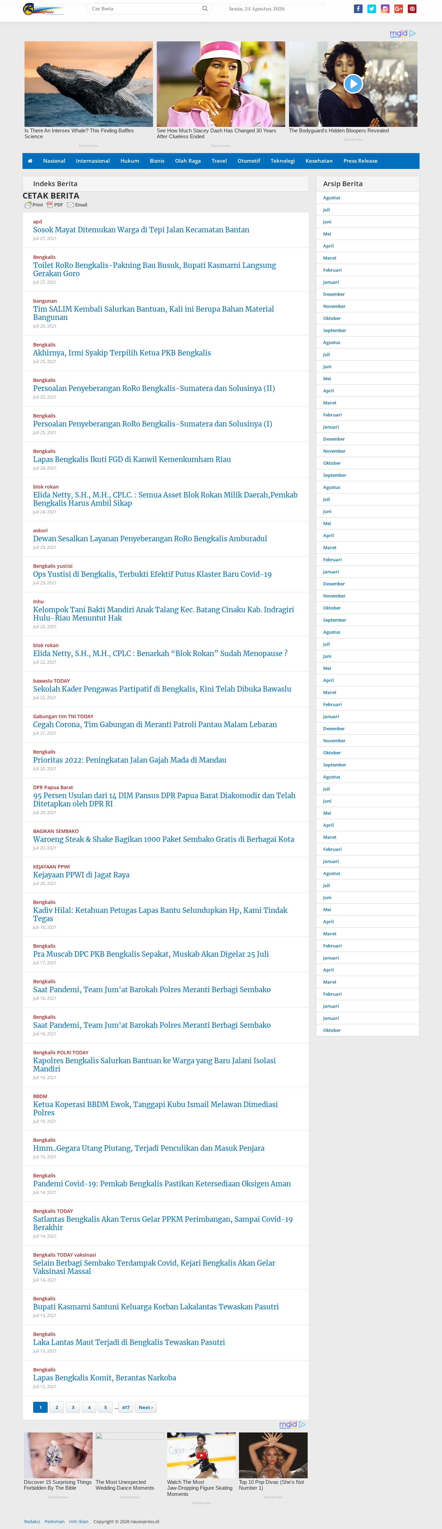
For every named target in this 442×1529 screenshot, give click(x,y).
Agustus (331, 197)
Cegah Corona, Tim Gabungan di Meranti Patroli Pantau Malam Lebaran (155, 724)
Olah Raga (188, 160)
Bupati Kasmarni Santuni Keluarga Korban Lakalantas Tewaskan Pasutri (156, 1306)
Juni (327, 222)
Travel (219, 160)
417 (125, 1407)
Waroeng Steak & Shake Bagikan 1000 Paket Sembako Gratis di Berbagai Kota (163, 839)
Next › (146, 1407)
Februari (332, 270)
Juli (326, 210)
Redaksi (32, 1521)
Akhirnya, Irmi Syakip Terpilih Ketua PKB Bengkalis (122, 353)
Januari (331, 282)
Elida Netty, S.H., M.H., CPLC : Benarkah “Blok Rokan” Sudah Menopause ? (160, 653)
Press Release (361, 160)
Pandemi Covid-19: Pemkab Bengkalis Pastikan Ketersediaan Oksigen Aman (162, 1183)
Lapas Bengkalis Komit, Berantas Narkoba (104, 1378)
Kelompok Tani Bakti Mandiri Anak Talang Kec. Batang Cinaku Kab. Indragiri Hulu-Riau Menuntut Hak (163, 613)
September (334, 330)
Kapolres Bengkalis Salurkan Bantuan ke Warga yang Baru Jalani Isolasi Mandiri (154, 1064)
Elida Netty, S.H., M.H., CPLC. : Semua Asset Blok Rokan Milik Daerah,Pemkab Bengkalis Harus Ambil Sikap (165, 499)
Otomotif (249, 160)
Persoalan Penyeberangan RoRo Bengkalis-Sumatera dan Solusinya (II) (154, 388)
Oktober (332, 318)
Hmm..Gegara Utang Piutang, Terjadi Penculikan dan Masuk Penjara (149, 1148)
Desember (334, 294)
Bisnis (157, 160)
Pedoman (55, 1521)
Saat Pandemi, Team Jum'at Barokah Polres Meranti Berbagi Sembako (152, 989)
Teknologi (283, 160)
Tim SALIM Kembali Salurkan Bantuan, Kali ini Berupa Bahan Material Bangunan (153, 313)
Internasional (93, 160)
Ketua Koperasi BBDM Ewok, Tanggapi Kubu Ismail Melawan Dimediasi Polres (155, 1108)
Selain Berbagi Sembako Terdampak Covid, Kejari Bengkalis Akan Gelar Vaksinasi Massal (154, 1267)
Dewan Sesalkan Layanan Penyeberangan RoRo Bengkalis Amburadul (150, 538)
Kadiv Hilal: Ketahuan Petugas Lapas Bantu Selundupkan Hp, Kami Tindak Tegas (160, 914)
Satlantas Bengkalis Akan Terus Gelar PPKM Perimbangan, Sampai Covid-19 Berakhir (163, 1223)
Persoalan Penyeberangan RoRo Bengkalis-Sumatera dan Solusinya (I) (152, 424)
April (328, 246)
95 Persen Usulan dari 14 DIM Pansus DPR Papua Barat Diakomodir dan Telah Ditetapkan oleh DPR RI (164, 799)
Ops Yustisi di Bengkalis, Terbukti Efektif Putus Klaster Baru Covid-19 (152, 574)
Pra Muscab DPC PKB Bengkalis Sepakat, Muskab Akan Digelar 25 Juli (151, 954)
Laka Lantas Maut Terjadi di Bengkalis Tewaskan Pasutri (129, 1342)
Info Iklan (78, 1521)
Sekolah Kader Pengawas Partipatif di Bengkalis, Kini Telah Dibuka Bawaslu (162, 689)
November (334, 306)
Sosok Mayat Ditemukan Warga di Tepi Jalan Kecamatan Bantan (141, 229)
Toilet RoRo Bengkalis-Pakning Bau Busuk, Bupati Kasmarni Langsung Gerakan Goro (154, 269)
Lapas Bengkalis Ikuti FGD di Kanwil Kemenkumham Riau (132, 459)
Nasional (54, 160)
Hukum (130, 160)
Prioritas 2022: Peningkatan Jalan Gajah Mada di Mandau (130, 760)
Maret (329, 258)
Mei (327, 234)
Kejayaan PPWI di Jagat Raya (81, 875)
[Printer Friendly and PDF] (55, 208)
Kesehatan (319, 160)
